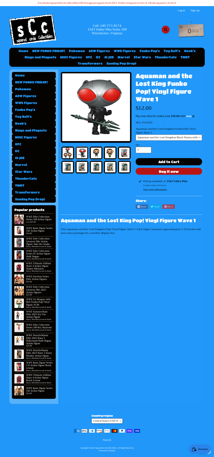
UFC (89, 57)
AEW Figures (99, 51)
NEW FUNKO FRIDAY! (48, 51)
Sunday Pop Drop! (121, 63)
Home (23, 51)
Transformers (90, 63)
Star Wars (142, 57)
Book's (190, 51)
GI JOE (109, 57)
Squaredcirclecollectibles (106, 448)
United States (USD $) (105, 421)
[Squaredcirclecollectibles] (32, 29)
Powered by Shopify (107, 450)
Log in (181, 10)
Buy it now (169, 171)
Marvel (124, 57)
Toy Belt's (172, 51)
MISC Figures (71, 57)
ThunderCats (166, 57)
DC (98, 57)
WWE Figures (125, 51)
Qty (138, 145)
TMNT (185, 57)
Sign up (195, 10)
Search (107, 440)
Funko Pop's (150, 51)
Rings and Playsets (40, 57)
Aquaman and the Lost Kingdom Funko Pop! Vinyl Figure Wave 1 (166, 131)
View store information (155, 189)
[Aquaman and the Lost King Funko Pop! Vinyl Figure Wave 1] (67, 153)
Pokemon (77, 51)
